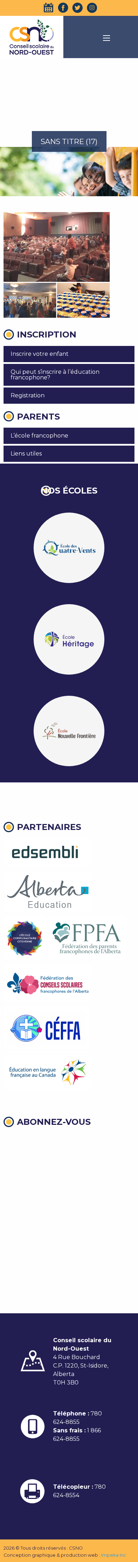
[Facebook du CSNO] (63, 7)
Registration (28, 395)
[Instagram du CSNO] (92, 7)
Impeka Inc (113, 1555)
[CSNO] (31, 37)
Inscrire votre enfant (40, 354)
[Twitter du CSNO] (77, 7)
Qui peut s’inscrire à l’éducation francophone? (55, 374)
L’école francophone (39, 435)
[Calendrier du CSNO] (48, 7)
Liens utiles (26, 453)
